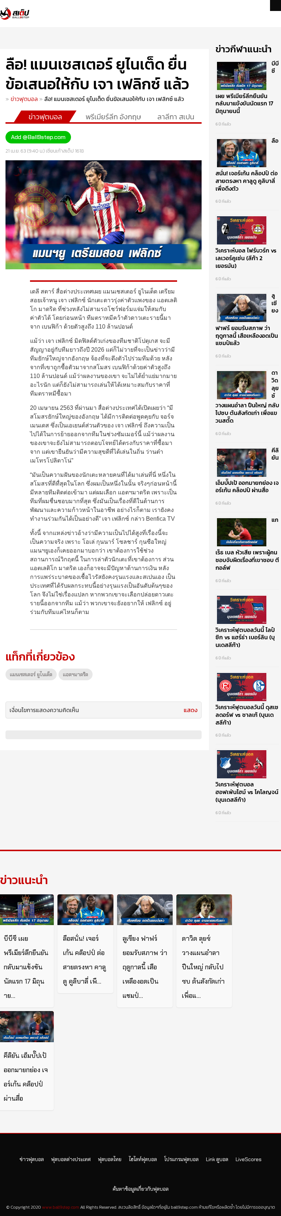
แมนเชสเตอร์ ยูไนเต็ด (31, 674)
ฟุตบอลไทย (109, 1159)
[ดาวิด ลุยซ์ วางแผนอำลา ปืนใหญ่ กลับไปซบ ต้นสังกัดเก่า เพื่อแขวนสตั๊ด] (204, 909)
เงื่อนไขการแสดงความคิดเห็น (44, 710)
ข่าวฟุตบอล (24, 98)
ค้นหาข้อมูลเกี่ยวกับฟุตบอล (141, 1189)
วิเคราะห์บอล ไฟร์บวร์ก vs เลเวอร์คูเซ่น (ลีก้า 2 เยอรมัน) (246, 258)
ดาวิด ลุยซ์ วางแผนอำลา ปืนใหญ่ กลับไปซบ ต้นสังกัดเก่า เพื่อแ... (203, 967)
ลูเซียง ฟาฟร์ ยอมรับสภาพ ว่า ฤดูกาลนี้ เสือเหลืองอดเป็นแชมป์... (145, 967)
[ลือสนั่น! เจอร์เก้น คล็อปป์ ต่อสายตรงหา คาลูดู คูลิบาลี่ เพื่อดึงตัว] (85, 909)
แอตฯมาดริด (75, 674)
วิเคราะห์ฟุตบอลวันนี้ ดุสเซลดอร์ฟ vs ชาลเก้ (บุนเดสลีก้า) (247, 715)
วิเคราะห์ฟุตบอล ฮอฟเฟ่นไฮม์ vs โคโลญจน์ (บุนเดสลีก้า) (247, 792)
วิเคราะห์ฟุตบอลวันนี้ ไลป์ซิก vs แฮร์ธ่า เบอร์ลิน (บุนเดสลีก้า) (245, 637)
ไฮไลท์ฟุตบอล (143, 1159)
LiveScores (249, 1159)
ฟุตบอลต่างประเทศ (71, 1159)
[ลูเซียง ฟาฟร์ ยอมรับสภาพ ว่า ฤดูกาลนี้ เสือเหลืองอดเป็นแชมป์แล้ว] (145, 909)
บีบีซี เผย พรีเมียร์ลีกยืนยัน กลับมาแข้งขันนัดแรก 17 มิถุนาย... (26, 967)
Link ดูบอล (217, 1159)
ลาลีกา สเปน (175, 116)
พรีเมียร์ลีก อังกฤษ (113, 116)
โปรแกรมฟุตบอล (181, 1159)
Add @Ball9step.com (38, 137)
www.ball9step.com (60, 1207)
